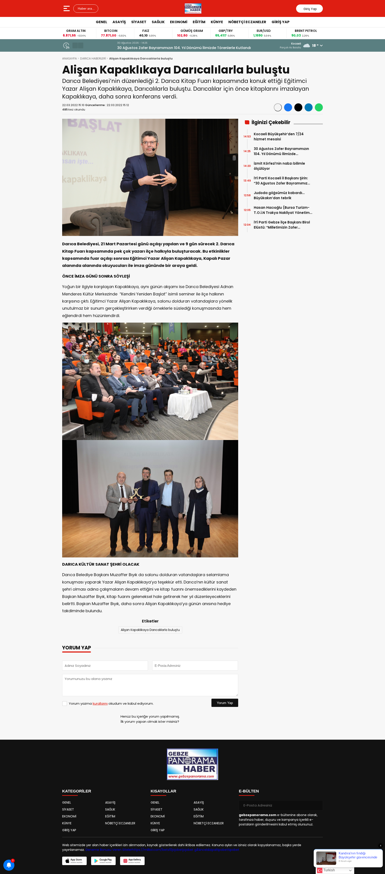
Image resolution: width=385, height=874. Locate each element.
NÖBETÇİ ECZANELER (247, 22)
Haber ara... (86, 8)
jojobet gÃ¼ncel (195, 849)
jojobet (177, 849)
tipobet (222, 849)
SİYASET (138, 22)
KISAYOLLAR (163, 791)
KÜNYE (217, 22)
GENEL (101, 22)
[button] (75, 45)
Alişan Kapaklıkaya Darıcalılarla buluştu (150, 630)
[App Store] (74, 861)
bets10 (167, 849)
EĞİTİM (199, 22)
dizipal (212, 849)
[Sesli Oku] (278, 107)
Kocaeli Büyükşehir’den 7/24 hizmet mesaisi (279, 136)
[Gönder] (318, 805)
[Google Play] (103, 861)
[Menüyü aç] (67, 8)
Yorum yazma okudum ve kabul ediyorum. (111, 703)
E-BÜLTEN (249, 791)
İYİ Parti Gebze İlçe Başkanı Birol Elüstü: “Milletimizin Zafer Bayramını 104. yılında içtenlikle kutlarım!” (282, 225)
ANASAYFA (69, 58)
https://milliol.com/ (147, 849)
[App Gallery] (132, 861)
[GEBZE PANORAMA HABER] (193, 8)
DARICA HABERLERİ (93, 58)
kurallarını (100, 703)
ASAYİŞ (119, 22)
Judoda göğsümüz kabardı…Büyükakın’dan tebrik (279, 195)
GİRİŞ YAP (280, 22)
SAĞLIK (158, 22)
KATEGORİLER (76, 791)
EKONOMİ (178, 22)
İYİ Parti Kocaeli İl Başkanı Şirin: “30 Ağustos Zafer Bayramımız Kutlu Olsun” (281, 181)
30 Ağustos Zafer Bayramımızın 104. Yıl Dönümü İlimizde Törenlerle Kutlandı (153, 47)
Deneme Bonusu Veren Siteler (109, 849)
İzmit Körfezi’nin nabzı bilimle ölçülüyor (279, 166)
